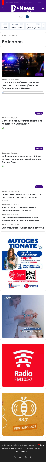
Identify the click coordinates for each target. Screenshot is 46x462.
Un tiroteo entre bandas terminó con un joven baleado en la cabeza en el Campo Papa (22, 159)
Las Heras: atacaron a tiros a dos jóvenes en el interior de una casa (20, 219)
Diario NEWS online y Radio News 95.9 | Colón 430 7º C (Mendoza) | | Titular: (23, 448)
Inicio (5, 35)
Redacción (6, 79)
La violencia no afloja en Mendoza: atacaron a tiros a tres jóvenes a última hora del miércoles (20, 85)
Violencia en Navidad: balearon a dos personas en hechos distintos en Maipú (22, 197)
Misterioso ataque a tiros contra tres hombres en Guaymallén (22, 122)
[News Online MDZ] (23, 8)
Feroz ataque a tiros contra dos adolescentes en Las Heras (19, 209)
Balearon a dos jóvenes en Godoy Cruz (23, 227)
